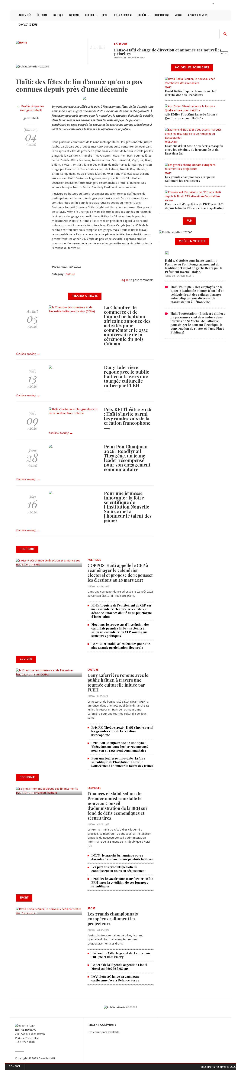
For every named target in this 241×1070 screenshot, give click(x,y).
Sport (105, 15)
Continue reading (26, 353)
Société (142, 15)
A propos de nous (197, 15)
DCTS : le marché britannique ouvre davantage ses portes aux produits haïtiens (122, 857)
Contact (14, 1066)
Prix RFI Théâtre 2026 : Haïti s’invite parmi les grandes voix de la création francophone (127, 416)
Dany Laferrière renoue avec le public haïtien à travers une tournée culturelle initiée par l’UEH (126, 376)
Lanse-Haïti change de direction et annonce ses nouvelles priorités (167, 51)
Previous (222, 53)
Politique (58, 15)
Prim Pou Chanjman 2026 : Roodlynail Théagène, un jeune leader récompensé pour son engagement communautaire (127, 458)
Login (219, 4)
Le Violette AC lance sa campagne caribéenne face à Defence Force (115, 978)
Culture (89, 15)
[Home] (21, 42)
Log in (124, 280)
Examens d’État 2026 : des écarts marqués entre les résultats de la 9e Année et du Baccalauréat (194, 149)
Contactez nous (28, 24)
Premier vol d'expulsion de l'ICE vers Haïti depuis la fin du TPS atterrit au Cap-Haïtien (194, 206)
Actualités (25, 15)
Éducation (171, 142)
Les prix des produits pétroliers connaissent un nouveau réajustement (118, 869)
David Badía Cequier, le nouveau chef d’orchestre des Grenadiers (190, 93)
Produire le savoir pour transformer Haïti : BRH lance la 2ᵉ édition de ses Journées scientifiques (122, 882)
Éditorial (42, 15)
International (161, 15)
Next (226, 53)
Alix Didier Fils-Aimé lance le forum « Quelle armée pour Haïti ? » (191, 116)
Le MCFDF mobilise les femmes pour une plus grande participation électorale (120, 645)
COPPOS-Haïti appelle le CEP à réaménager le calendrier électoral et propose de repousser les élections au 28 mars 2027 (120, 572)
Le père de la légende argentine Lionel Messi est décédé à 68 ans (119, 967)
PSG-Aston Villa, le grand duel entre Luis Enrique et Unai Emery (120, 955)
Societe (169, 201)
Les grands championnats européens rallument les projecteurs (113, 918)
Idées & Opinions (123, 15)
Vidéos (178, 15)
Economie (74, 15)
